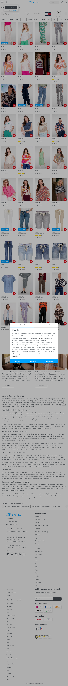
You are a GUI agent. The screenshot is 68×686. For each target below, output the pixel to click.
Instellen (17, 361)
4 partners (40, 338)
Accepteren (49, 361)
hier (21, 351)
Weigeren (33, 361)
